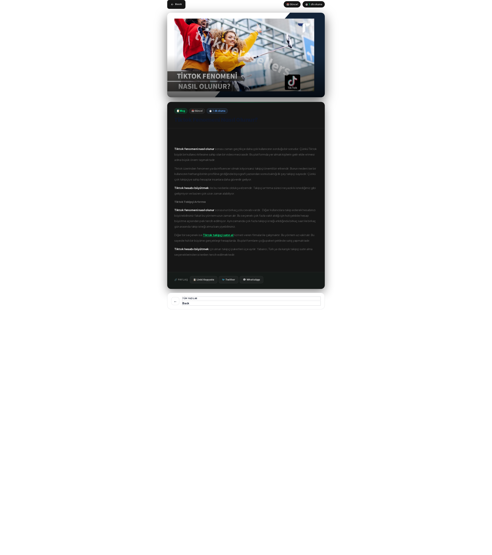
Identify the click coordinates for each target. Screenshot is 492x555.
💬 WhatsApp (251, 279)
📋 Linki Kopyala (203, 279)
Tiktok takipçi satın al (218, 235)
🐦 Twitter (228, 279)
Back (176, 4)
